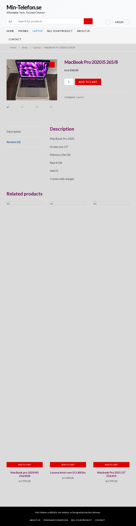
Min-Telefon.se (24, 7)
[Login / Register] (107, 22)
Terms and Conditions (55, 520)
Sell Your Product (60, 30)
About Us (83, 30)
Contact (15, 39)
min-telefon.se (65, 512)
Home (10, 30)
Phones (23, 30)
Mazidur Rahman (92, 512)
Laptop (38, 30)
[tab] (25, 131)
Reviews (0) (14, 142)
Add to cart (88, 81)
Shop (25, 47)
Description (14, 131)
